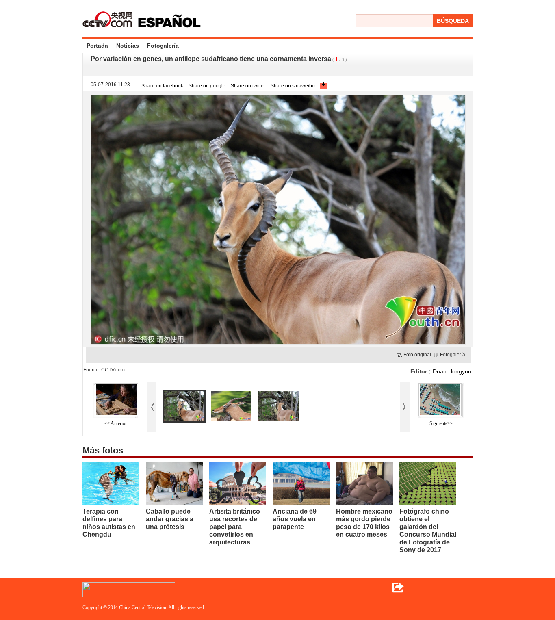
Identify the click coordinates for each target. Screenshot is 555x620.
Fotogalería (163, 45)
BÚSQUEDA (453, 20)
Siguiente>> (441, 423)
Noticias (127, 45)
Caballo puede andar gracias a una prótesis (169, 519)
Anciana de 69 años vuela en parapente (295, 519)
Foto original (417, 355)
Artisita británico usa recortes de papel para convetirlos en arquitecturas (234, 527)
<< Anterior (115, 423)
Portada (97, 45)
